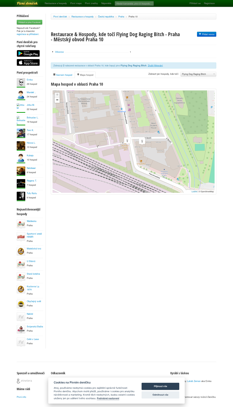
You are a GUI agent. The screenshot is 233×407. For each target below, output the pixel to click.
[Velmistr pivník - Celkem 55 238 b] (21, 196)
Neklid (30, 313)
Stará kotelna (33, 273)
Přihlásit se (195, 3)
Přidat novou (207, 34)
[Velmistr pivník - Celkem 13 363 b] (21, 146)
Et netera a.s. (24, 381)
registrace (21, 34)
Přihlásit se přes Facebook (29, 22)
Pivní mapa (76, 3)
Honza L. (31, 142)
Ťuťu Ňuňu (32, 193)
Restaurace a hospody (56, 3)
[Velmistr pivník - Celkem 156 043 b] (21, 133)
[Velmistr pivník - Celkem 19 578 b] (21, 171)
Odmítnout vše (160, 394)
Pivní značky (91, 3)
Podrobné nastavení (108, 398)
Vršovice (59, 51)
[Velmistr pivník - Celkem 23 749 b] (21, 95)
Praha (121, 16)
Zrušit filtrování (155, 65)
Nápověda (106, 3)
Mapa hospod (86, 74)
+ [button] (57, 94)
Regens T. (32, 180)
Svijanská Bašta (35, 326)
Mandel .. (31, 92)
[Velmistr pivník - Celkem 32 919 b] (21, 183)
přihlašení (34, 34)
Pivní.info (21, 396)
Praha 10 (133, 16)
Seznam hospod (63, 74)
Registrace (209, 3)
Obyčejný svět (34, 301)
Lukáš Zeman (194, 381)
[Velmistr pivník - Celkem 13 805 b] (21, 83)
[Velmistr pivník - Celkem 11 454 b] (21, 158)
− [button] (57, 100)
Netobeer (31, 168)
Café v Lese (33, 339)
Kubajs (30, 155)
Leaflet (194, 191)
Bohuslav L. (33, 117)
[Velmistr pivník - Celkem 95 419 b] (21, 120)
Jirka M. (31, 104)
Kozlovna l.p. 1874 (33, 288)
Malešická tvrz (34, 248)
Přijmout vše (160, 386)
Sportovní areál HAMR (34, 235)
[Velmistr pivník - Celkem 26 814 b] (21, 108)
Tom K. (30, 130)
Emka (30, 79)
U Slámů (31, 261)
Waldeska (31, 221)
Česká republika (106, 16)
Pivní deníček (23, 2)
